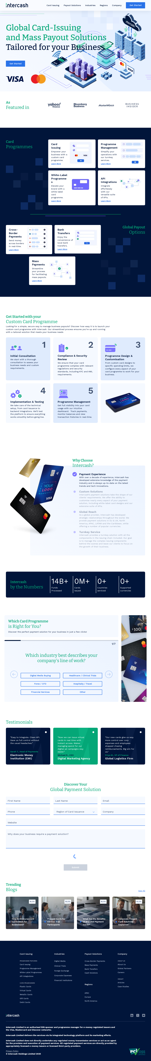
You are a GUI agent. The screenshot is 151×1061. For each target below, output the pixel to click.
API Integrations (26, 976)
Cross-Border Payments (95, 961)
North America (91, 1001)
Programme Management (30, 968)
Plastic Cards (25, 987)
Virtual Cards (25, 990)
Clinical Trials (60, 966)
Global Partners (124, 968)
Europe (88, 997)
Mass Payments (91, 965)
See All (141, 891)
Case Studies (123, 987)
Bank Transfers (91, 969)
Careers (121, 972)
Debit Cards (25, 1002)
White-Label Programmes (31, 972)
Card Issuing (25, 964)
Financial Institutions (63, 980)
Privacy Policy (12, 1051)
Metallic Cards (26, 994)
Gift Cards (24, 998)
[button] (53, 5)
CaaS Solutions (91, 973)
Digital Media (59, 961)
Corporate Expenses (63, 975)
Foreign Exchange (61, 971)
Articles (121, 983)
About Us (122, 964)
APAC (87, 993)
